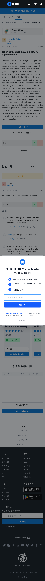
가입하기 (22, 305)
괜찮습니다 (22, 320)
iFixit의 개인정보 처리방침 (13, 313)
